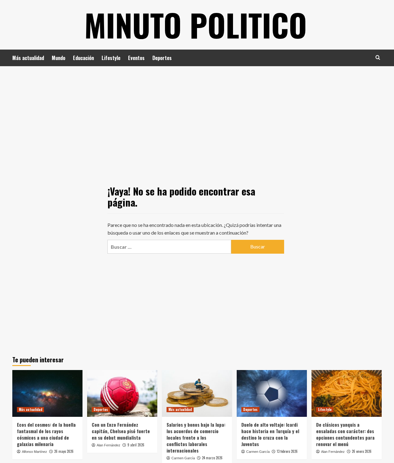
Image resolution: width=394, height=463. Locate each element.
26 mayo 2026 (64, 451)
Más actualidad (28, 58)
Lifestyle (111, 58)
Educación (83, 58)
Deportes (162, 58)
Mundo (58, 58)
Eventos (136, 58)
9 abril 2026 (135, 444)
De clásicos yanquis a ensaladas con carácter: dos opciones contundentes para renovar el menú (345, 434)
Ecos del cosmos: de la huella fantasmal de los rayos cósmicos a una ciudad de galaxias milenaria (46, 434)
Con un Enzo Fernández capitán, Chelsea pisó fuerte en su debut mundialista (121, 431)
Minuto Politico (195, 24)
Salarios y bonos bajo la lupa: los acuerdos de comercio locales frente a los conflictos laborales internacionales (196, 437)
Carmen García (183, 458)
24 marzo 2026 (212, 457)
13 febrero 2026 (287, 451)
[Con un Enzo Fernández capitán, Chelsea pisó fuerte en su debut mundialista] (122, 393)
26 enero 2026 (362, 451)
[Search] (378, 57)
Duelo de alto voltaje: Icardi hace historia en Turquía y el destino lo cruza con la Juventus (270, 434)
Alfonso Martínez (34, 451)
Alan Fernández (108, 445)
